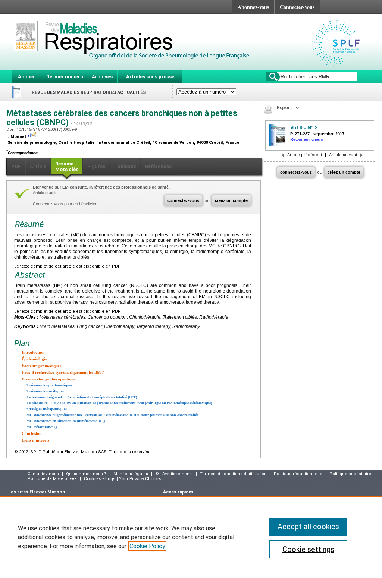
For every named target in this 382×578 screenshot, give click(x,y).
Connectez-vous (297, 7)
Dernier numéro (64, 76)
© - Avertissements (174, 473)
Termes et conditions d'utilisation (233, 473)
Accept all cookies (308, 526)
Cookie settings (308, 549)
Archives (102, 76)
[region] (191, 537)
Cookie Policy (147, 546)
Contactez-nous (43, 473)
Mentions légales (130, 473)
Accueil (27, 76)
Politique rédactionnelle (298, 473)
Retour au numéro (306, 139)
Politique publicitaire (350, 473)
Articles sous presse (150, 76)
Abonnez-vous (253, 7)
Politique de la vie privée (52, 478)
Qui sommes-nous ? (86, 473)
